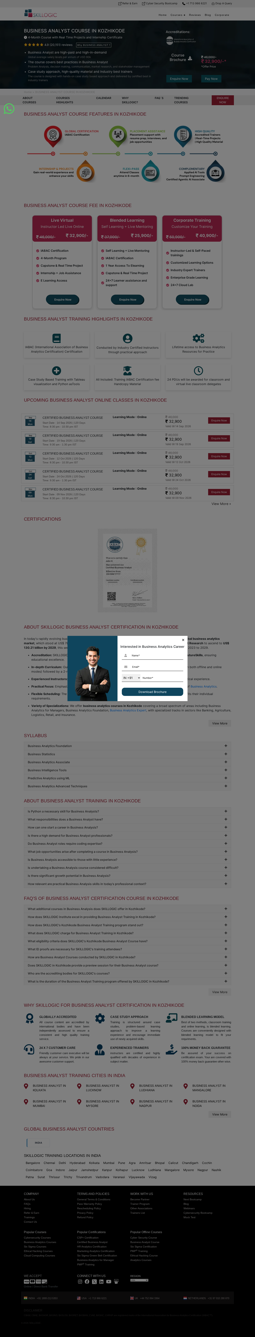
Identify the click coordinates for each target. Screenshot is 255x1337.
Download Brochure (153, 692)
